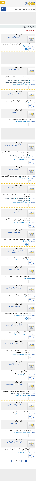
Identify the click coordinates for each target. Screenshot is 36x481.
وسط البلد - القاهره (10, 82)
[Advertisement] (18, 475)
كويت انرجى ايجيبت (14, 211)
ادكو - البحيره (25, 155)
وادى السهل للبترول (14, 364)
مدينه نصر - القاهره (23, 82)
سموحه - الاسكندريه (13, 155)
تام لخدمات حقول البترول (14, 93)
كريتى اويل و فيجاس (14, 269)
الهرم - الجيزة (25, 393)
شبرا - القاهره (15, 393)
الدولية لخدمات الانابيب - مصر (14, 325)
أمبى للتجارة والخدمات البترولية (14, 384)
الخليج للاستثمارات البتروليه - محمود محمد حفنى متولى (14, 251)
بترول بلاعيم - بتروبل (14, 69)
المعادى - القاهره (10, 198)
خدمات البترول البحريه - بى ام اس (14, 145)
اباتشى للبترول (14, 423)
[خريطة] (30, 49)
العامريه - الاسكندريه (23, 198)
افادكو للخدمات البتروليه (14, 306)
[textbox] (20, 9)
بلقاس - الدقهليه (24, 80)
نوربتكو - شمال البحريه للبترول (14, 288)
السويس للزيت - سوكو (14, 37)
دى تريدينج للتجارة (14, 169)
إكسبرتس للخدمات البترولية (14, 404)
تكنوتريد (14, 112)
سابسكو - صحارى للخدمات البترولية (14, 187)
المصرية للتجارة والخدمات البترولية (14, 343)
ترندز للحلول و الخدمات (14, 232)
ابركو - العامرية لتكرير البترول (14, 442)
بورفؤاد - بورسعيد (12, 80)
